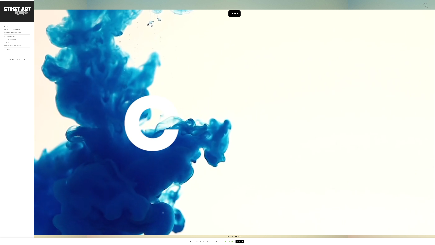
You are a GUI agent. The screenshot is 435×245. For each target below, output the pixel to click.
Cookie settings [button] (227, 241)
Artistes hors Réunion (12, 33)
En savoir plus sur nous (13, 46)
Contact (7, 49)
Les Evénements (10, 39)
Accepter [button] (240, 241)
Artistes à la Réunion (12, 29)
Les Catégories (9, 36)
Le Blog (7, 42)
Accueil (7, 26)
